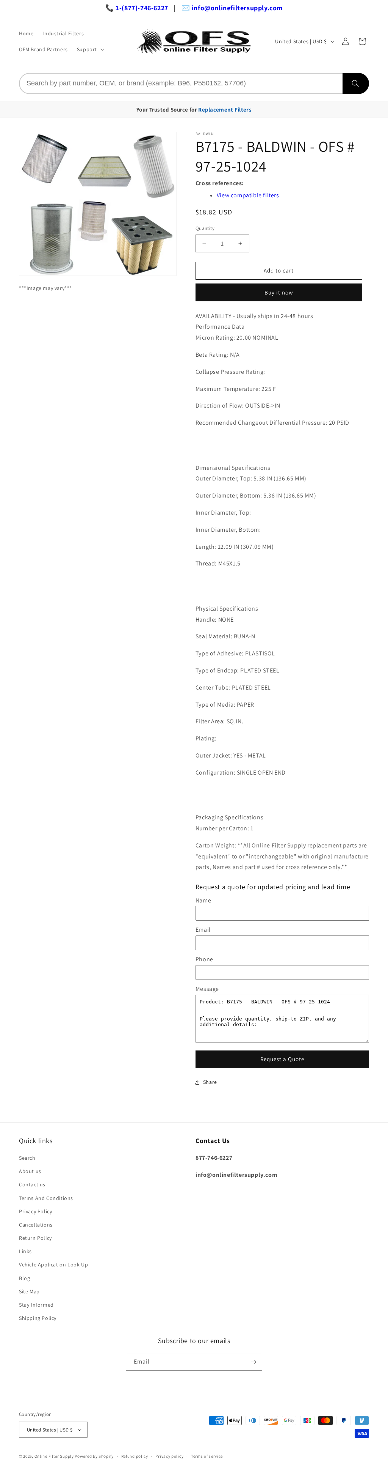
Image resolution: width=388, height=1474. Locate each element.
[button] (89, 49)
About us (30, 1171)
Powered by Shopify (94, 1456)
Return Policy (35, 1238)
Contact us (32, 1184)
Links (25, 1251)
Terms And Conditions (46, 1198)
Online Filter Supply (54, 1456)
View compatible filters (248, 195)
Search (27, 1157)
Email (203, 930)
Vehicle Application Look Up (53, 1264)
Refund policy (134, 1456)
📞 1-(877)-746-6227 (136, 7)
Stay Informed (36, 1304)
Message (207, 989)
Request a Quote (282, 1059)
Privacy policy (169, 1456)
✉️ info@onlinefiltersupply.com (232, 7)
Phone (204, 959)
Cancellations (36, 1224)
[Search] (356, 83)
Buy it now (278, 292)
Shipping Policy (37, 1318)
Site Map (29, 1291)
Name (203, 900)
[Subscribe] (253, 1362)
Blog (24, 1278)
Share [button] (210, 1082)
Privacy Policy (35, 1211)
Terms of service (207, 1456)
